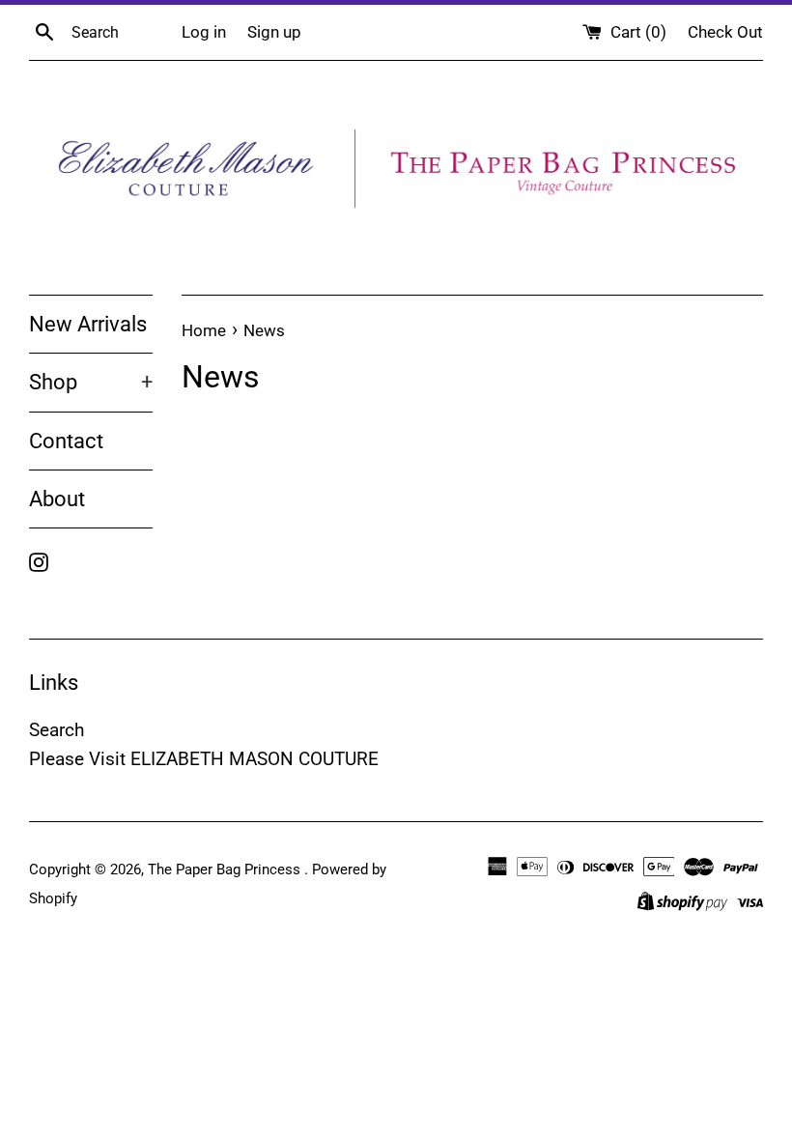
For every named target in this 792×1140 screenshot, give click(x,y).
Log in (204, 32)
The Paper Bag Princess (226, 869)
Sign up (274, 32)
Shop (91, 382)
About (57, 499)
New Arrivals (88, 324)
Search (56, 730)
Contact (66, 441)
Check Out (725, 32)
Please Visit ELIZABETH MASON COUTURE (204, 759)
